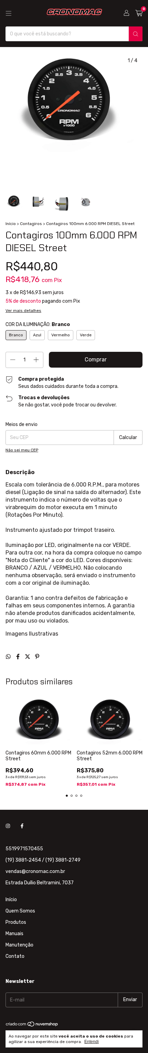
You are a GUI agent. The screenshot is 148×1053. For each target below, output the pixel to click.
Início (11, 223)
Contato (15, 956)
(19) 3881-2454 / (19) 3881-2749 (43, 860)
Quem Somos (20, 911)
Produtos (16, 922)
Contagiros (31, 223)
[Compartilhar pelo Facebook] (18, 656)
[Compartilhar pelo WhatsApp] (9, 656)
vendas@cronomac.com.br (35, 871)
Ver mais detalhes (23, 310)
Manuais (14, 934)
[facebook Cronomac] (22, 826)
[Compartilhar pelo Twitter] (28, 656)
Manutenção (19, 945)
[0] (138, 13)
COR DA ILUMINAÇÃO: (38, 324)
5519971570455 (24, 849)
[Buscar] (135, 33)
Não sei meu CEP (22, 450)
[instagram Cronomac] (8, 826)
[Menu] (9, 13)
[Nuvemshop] (32, 1025)
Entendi (91, 1041)
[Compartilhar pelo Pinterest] (37, 656)
